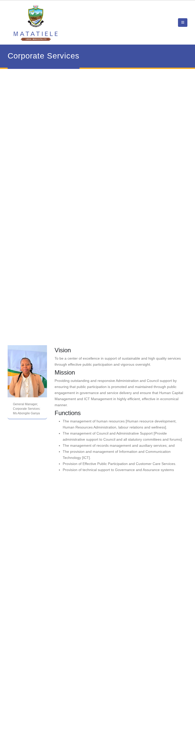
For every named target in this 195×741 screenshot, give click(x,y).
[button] (182, 22)
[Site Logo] (36, 22)
